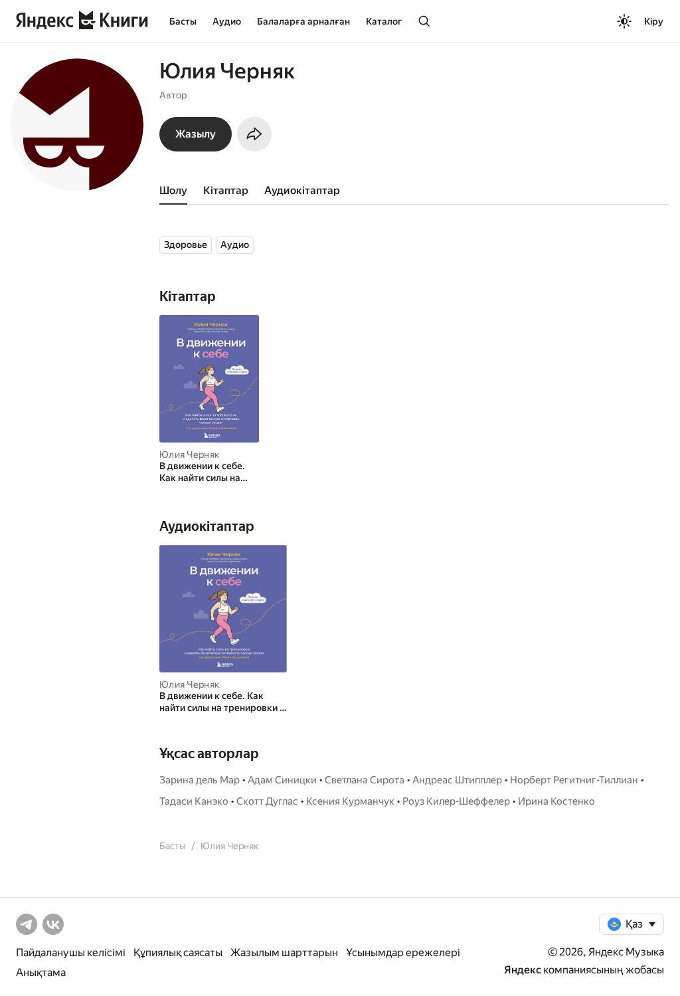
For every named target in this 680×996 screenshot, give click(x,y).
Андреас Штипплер (457, 780)
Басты (183, 21)
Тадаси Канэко (193, 801)
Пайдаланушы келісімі (71, 952)
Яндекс (522, 969)
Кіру (653, 21)
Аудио (226, 21)
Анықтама (41, 972)
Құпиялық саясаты (177, 952)
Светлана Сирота (364, 780)
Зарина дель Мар (199, 780)
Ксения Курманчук (350, 801)
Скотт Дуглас (267, 801)
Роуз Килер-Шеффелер (456, 801)
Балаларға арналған (303, 21)
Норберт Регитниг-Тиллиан (574, 780)
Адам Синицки (282, 780)
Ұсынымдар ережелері (403, 952)
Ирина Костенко (556, 801)
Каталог (384, 21)
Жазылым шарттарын (284, 952)
